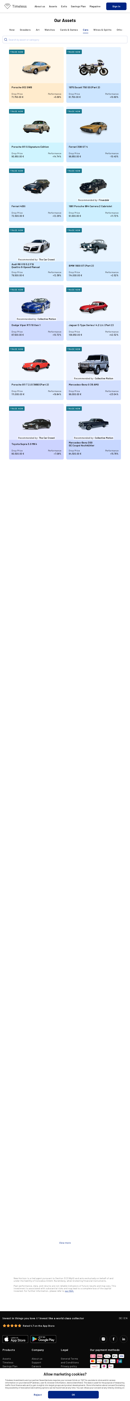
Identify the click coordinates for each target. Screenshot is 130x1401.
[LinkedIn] (123, 1339)
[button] (116, 6)
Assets (7, 1358)
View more (65, 1242)
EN (125, 1318)
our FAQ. (69, 1291)
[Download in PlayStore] (43, 1339)
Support (36, 1362)
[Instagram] (103, 1339)
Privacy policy (69, 1366)
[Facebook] (113, 1339)
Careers (36, 1366)
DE (120, 1318)
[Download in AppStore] (15, 1339)
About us (37, 1358)
